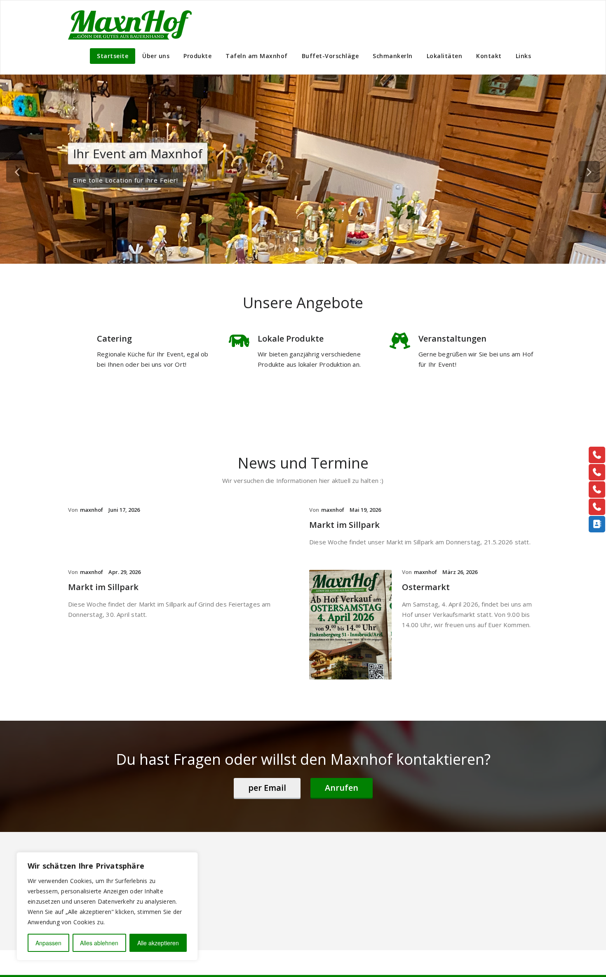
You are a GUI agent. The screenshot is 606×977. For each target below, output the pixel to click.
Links (523, 56)
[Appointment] (130, 25)
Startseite (112, 56)
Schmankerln (393, 56)
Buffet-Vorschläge (330, 56)
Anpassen (48, 943)
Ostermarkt (426, 587)
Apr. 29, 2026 (124, 572)
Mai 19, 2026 (365, 509)
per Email (267, 787)
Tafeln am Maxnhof (256, 56)
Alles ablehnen (99, 943)
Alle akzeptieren (158, 943)
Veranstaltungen (452, 338)
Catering (114, 338)
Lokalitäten (445, 56)
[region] (107, 906)
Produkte (197, 56)
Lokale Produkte (291, 338)
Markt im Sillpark (344, 524)
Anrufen (341, 787)
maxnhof (91, 509)
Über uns (155, 56)
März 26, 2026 (459, 572)
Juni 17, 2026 (124, 509)
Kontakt (489, 56)
